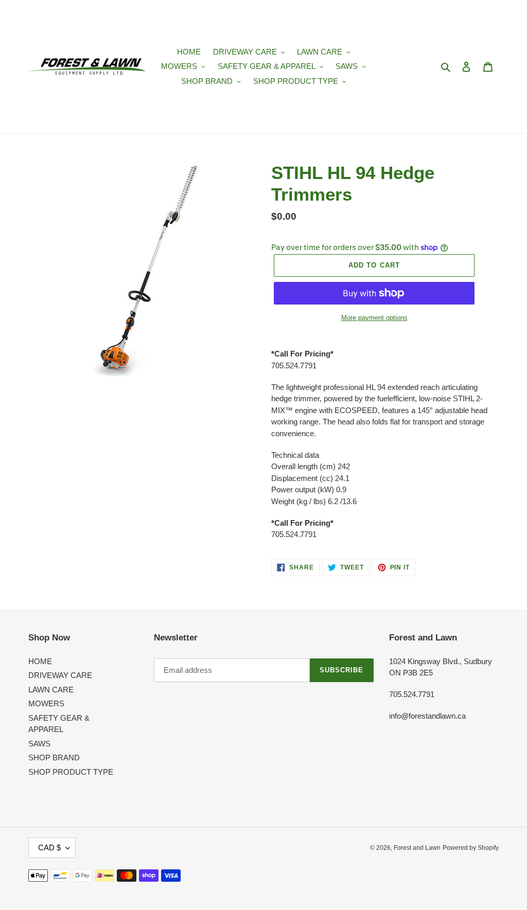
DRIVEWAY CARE (60, 675)
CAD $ (49, 847)
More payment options (374, 318)
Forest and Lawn (417, 847)
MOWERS (46, 703)
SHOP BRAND (54, 757)
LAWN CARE (51, 689)
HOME (40, 661)
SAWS (39, 743)
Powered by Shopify (471, 847)
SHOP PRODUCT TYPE (70, 772)
